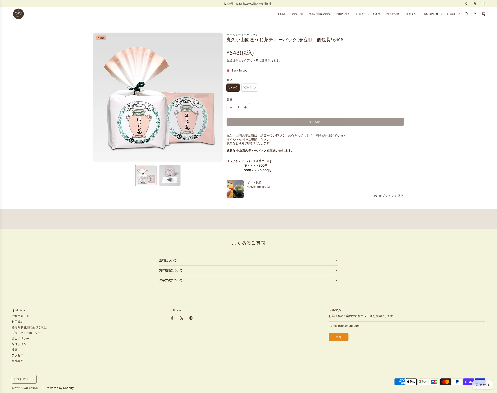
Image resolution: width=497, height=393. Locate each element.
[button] (96, 97)
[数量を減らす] (231, 107)
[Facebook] (466, 3)
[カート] (483, 14)
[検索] (466, 14)
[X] (475, 3)
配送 (229, 60)
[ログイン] (475, 14)
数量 (229, 99)
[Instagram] (483, 3)
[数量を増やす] (245, 107)
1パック (233, 87)
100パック (249, 87)
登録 (338, 337)
